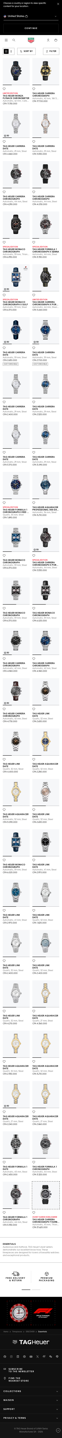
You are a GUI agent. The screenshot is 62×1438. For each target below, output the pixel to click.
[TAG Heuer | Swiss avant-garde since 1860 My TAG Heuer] (31, 1342)
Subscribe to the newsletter (21, 1370)
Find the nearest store (19, 1379)
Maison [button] (8, 1400)
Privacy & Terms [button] (14, 1418)
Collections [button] (12, 1391)
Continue (42, 28)
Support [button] (9, 1409)
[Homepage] (31, 40)
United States (16, 16)
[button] (48, 40)
